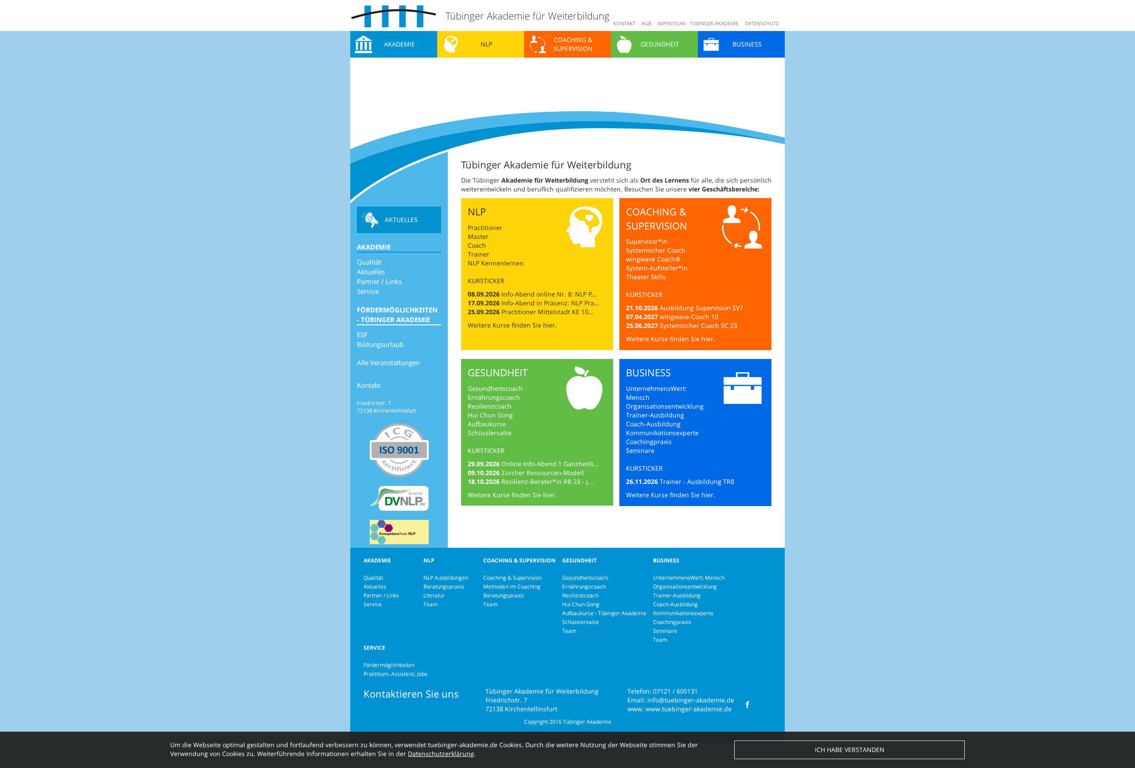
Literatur (434, 595)
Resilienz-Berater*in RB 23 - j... (547, 481)
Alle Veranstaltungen (388, 362)
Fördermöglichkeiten (389, 665)
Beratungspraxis (443, 586)
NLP (486, 44)
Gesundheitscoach (495, 388)
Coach (477, 245)
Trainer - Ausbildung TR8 (697, 481)
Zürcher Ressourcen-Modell (542, 472)
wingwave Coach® (653, 259)
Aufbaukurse (487, 424)
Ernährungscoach (494, 397)
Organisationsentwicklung (665, 406)
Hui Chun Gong (490, 415)
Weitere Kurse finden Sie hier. (512, 325)
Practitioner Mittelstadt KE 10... (547, 312)
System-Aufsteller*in (657, 268)
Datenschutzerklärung (441, 753)
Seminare (640, 450)
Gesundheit (660, 44)
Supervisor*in (647, 241)
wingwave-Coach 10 (689, 316)
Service (368, 291)
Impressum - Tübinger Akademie (698, 23)
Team (430, 604)
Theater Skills (646, 277)
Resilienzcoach (490, 406)
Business (747, 44)
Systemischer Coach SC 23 (698, 325)
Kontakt (624, 23)
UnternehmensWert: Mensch (688, 577)
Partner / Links (379, 281)
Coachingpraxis (649, 441)
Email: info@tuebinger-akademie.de (680, 700)
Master (478, 236)
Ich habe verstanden (850, 749)
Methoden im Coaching (511, 586)
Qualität (369, 261)
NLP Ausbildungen (445, 577)
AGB (646, 23)
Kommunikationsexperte (662, 433)
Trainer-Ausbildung (655, 415)
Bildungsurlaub (380, 344)
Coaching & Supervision (573, 44)
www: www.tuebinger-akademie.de (679, 709)
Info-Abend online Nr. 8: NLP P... (548, 294)
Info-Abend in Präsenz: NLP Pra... (550, 303)
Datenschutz (762, 23)
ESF (362, 334)
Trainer (478, 254)
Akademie (399, 44)
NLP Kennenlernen (496, 263)
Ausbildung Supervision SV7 (701, 308)
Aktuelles (401, 219)
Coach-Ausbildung (653, 424)
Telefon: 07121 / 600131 (662, 691)
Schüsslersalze (490, 433)
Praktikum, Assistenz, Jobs (395, 674)
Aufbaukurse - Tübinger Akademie (604, 613)
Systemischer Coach (655, 250)
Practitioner (485, 227)
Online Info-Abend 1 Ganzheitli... (550, 464)
